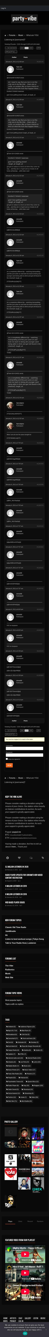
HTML (23, 1054)
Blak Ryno (26, 1030)
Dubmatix (22, 1042)
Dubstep (34, 1042)
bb (6, 935)
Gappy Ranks (13, 1050)
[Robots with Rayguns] (38, 1147)
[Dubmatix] (11, 1201)
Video (34, 1097)
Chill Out (25, 1034)
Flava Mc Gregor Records (31, 1046)
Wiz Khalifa (27, 1101)
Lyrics (37, 1062)
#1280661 (40, 286)
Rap (26, 1085)
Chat (20, 1318)
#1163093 (40, 137)
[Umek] (38, 1185)
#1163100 (40, 526)
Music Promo (14, 1070)
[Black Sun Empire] (38, 1160)
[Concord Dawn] (24, 1170)
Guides (39, 1050)
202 (31, 48)
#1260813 (40, 630)
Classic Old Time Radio (15, 927)
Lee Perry (24, 1062)
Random (40, 1221)
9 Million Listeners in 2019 (16, 886)
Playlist (12, 1077)
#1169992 (40, 398)
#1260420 (40, 357)
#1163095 (40, 214)
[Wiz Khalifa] (24, 1183)
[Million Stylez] (11, 1144)
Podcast (24, 1077)
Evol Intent (12, 1046)
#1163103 (40, 651)
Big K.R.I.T (12, 1030)
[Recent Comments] (31, 857)
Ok (25, 1333)
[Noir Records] (11, 1160)
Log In (9, 765)
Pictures (31, 1074)
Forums (12, 35)
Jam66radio (10, 931)
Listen (35, 1318)
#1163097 (40, 443)
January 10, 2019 (12, 905)
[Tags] (43, 857)
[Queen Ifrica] (11, 1131)
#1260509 (40, 464)
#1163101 (40, 568)
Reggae (38, 1085)
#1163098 (40, 484)
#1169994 (40, 418)
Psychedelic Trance (15, 1081)
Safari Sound (13, 1089)
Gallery (28, 1318)
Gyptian (11, 1054)
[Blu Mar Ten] (24, 1158)
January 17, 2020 (12, 889)
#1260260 (40, 176)
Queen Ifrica (33, 1081)
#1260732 (40, 588)
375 (38, 48)
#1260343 (40, 235)
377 (11, 52)
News (5, 1321)
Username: (9, 746)
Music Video (29, 1070)
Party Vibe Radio (15, 1074)
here (14, 847)
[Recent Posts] (7, 857)
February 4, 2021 (12, 870)
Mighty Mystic (13, 1066)
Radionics (9, 970)
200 (22, 48)
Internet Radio (34, 1058)
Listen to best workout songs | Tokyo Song (24, 939)
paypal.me (16, 832)
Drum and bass (28, 1038)
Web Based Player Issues (15, 902)
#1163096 (40, 317)
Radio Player (13, 1085)
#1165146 (40, 62)
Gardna (27, 1050)
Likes (20, 1221)
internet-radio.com (15, 1058)
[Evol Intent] (11, 1174)
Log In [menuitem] (3, 8)
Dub (10, 1042)
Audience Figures (27, 1026)
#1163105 (40, 700)
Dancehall (13, 1038)
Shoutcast (28, 1089)
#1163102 (40, 609)
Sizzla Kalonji (14, 1093)
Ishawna (12, 1062)
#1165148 (40, 255)
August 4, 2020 (12, 881)
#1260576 (40, 505)
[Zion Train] (24, 1144)
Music (20, 35)
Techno (12, 1097)
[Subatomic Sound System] (38, 1133)
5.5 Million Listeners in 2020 (16, 866)
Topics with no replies (14, 1004)
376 (7, 52)
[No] (46, 1329)
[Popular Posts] (19, 857)
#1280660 (40, 99)
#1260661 (40, 547)
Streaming (29, 1093)
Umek (24, 1097)
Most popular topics (13, 1000)
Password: (9, 752)
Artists (13, 1318)
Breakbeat (12, 1034)
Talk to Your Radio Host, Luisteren (20, 943)
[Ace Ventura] (38, 1172)
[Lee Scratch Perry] (24, 1133)
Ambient (12, 1026)
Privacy (13, 1321)
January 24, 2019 (12, 897)
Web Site (9, 977)
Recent (30, 1221)
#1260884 (40, 675)
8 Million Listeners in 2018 (16, 894)
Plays (10, 1221)
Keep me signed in (14, 759)
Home (5, 1318)
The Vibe (9, 966)
